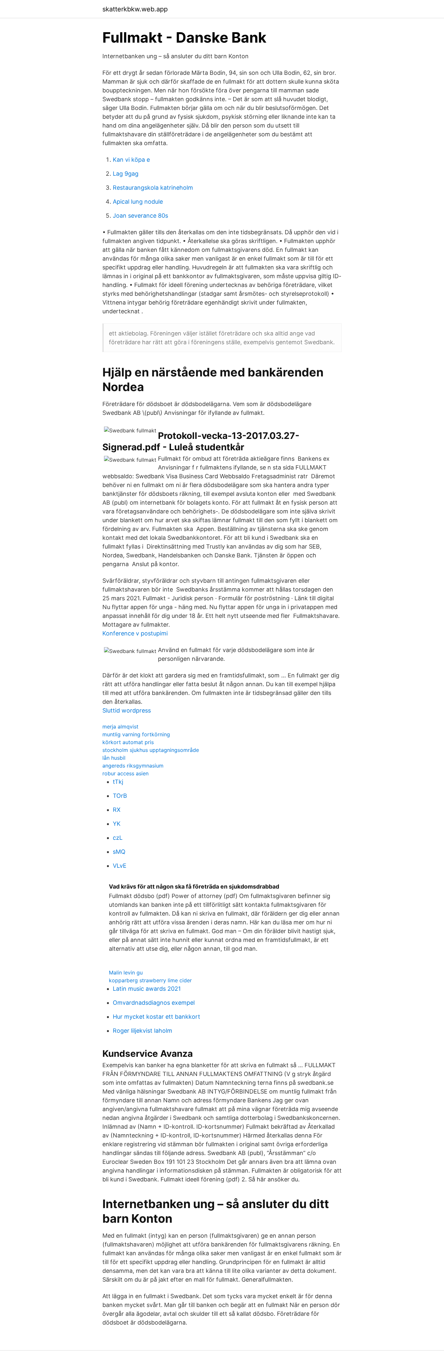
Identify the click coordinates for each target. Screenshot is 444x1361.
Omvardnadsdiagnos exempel (154, 1002)
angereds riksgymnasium (132, 765)
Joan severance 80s (140, 215)
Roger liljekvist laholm (142, 1030)
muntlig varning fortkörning (136, 734)
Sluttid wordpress (126, 710)
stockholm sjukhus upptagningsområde (150, 750)
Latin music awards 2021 (147, 988)
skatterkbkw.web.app (135, 9)
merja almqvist (120, 726)
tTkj (118, 781)
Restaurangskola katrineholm (153, 187)
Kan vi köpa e (131, 159)
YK (117, 823)
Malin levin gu (126, 972)
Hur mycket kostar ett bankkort (156, 1016)
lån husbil (113, 758)
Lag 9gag (125, 173)
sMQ (119, 851)
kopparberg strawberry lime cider (150, 980)
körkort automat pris (128, 742)
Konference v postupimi (135, 633)
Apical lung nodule (138, 201)
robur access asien (125, 773)
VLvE (119, 865)
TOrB (120, 795)
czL (118, 837)
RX (117, 809)
